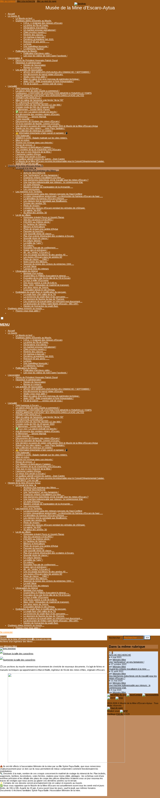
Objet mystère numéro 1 (34, 32)
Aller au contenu (7, 1)
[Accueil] (80, 3)
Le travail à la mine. (26, 168)
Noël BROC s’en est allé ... (28, 163)
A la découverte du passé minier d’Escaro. (43, 74)
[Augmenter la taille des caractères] (17, 660)
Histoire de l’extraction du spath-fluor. (40, 306)
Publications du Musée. (26, 51)
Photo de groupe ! (31, 205)
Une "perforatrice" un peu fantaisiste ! (41, 175)
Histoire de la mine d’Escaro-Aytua (25, 166)
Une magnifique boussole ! (35, 46)
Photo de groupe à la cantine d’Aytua (40, 229)
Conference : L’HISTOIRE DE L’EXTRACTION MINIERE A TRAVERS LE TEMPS (54, 93)
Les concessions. (31, 189)
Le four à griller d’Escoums (36, 280)
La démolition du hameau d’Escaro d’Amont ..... (45, 198)
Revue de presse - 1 (25, 145)
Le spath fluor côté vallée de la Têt (39, 294)
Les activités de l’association (29, 70)
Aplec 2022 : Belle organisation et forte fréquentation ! (48, 81)
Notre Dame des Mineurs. (35, 261)
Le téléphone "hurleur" (33, 49)
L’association (15, 58)
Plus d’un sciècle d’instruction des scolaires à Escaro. (48, 236)
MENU (5, 324)
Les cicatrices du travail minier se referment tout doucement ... (52, 301)
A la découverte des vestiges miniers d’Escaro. (38, 114)
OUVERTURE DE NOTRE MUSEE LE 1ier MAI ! (38, 105)
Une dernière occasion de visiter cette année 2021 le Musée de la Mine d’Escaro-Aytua (57, 126)
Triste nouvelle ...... (25, 119)
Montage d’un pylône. (33, 273)
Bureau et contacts (32, 67)
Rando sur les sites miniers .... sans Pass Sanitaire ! (40, 128)
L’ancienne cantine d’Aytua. (28, 154)
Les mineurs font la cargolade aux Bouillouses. (45, 201)
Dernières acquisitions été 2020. (38, 39)
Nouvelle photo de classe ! (35, 238)
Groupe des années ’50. (34, 203)
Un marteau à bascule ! (34, 37)
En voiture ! (28, 245)
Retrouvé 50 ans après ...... (36, 41)
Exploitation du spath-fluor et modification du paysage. (41, 292)
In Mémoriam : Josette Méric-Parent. (33, 109)
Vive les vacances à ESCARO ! (38, 219)
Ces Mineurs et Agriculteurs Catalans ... (34, 147)
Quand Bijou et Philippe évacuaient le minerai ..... (46, 276)
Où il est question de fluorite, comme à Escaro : (38, 123)
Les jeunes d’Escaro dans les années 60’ (42, 257)
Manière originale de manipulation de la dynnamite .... (48, 187)
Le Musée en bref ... (25, 18)
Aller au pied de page (46, 1)
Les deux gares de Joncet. (36, 287)
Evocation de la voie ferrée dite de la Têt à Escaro (46, 278)
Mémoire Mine (10, 646)
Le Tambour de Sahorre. (34, 224)
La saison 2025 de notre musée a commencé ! (38, 91)
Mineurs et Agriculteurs (34, 226)
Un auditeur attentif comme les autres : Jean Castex (40, 159)
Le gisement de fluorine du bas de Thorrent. (44, 299)
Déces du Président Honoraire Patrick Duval (37, 60)
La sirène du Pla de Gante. (36, 25)
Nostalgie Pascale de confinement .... (40, 247)
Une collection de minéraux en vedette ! (34, 130)
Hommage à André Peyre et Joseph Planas (43, 217)
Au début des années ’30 (35, 212)
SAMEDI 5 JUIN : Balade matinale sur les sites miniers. (42, 138)
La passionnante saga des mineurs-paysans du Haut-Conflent (52, 194)
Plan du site (120, 694)
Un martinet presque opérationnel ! (39, 30)
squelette (154, 694)
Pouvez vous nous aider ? (28, 311)
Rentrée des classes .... (34, 34)
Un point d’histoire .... (33, 184)
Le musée (14, 16)
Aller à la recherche (26, 1)
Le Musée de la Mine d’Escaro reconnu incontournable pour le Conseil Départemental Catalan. (60, 161)
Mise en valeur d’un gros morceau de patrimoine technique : (51, 79)
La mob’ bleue (29, 266)
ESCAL (119, 714)
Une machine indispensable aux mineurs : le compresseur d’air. (53, 182)
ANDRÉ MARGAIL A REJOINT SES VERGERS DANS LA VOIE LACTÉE (50, 95)
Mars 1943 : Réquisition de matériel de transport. (46, 285)
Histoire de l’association (34, 65)
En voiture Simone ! (32, 240)
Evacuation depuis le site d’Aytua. (39, 290)
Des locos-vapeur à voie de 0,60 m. (40, 283)
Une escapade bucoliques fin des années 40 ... (45, 254)
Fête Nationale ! (23, 135)
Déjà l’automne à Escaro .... (29, 88)
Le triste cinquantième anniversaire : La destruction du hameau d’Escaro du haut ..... (63, 196)
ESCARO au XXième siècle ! (36, 222)
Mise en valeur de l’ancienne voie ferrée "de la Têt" (39, 100)
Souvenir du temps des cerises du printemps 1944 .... (48, 264)
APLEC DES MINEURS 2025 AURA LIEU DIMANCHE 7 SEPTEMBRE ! (56, 72)
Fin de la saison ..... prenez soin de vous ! (43, 84)
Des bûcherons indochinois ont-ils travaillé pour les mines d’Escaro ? (55, 180)
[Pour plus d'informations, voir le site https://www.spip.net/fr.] (124, 711)
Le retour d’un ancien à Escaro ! (31, 156)
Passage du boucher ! (33, 231)
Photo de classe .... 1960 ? (36, 259)
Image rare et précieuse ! (35, 250)
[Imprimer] (8, 648)
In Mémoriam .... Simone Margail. (31, 116)
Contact (138, 694)
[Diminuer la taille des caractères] (16, 653)
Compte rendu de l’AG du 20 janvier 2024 (35, 107)
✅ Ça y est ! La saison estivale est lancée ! (36, 112)
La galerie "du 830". (32, 210)
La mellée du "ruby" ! (33, 243)
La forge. (27, 44)
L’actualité (12, 86)
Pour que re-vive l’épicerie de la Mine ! (34, 152)
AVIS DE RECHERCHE (34, 173)
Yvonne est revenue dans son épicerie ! (34, 142)
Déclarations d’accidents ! (35, 27)
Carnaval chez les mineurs (36, 268)
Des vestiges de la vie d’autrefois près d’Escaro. (38, 149)
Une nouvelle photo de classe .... (38, 233)
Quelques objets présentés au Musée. (34, 20)
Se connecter (6, 632)
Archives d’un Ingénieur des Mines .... (41, 170)
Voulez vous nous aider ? (35, 77)
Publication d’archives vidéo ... (37, 53)
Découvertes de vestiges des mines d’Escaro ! (38, 121)
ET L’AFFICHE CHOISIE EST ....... (32, 102)
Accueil (11, 13)
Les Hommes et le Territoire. (29, 191)
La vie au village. (23, 215)
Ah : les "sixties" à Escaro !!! (36, 252)
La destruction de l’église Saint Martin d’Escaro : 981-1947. (51, 304)
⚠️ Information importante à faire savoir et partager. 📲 (42, 133)
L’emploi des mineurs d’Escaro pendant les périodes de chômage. (54, 208)
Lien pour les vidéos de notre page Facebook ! (45, 56)
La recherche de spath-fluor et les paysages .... (45, 297)
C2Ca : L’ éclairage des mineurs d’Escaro (42, 23)
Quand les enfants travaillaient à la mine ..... (43, 177)
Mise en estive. (23, 140)
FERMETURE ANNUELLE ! (29, 98)
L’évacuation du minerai (27, 271)
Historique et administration (28, 63)
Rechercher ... (116, 638)
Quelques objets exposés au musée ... (26, 308)
